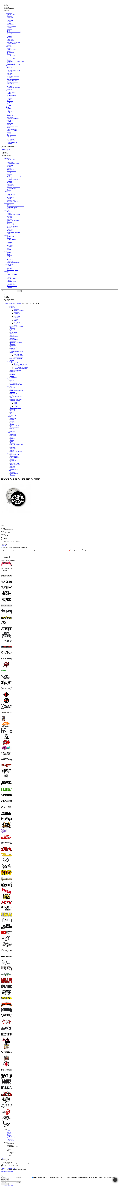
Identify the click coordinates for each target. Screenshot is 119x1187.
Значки (9, 21)
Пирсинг (8, 66)
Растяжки (16, 403)
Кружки (9, 16)
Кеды (8, 110)
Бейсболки (10, 123)
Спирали (9, 73)
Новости (9, 1136)
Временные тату (11, 138)
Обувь (7, 107)
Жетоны (9, 29)
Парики (9, 132)
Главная (6, 303)
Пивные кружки (14, 473)
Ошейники (17, 316)
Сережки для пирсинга (13, 87)
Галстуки (16, 312)
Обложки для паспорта (13, 42)
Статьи (9, 1135)
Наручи (16, 314)
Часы (8, 30)
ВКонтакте (4, 1168)
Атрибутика (9, 13)
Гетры (8, 104)
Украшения (9, 46)
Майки (9, 60)
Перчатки (16, 317)
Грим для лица (11, 140)
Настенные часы (18, 355)
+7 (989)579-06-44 (5, 149)
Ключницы (17, 313)
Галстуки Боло (11, 55)
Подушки (9, 27)
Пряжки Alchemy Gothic (20, 368)
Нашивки (9, 36)
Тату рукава (17, 322)
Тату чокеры (10, 52)
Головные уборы (10, 120)
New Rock (10, 115)
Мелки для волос (12, 129)
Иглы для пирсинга (12, 82)
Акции (9, 1132)
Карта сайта (10, 1140)
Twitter (14, 1168)
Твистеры (9, 86)
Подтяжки (16, 319)
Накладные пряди (12, 130)
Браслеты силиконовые (13, 34)
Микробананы (11, 83)
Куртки (9, 93)
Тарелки (9, 37)
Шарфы (9, 99)
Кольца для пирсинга (13, 76)
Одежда (8, 90)
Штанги (9, 77)
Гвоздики (9, 89)
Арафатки (16, 309)
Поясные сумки (11, 43)
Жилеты (9, 98)
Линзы (9, 136)
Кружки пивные (11, 26)
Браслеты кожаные (12, 56)
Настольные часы (18, 357)
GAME (9, 470)
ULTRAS (9, 114)
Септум (16, 405)
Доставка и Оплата (12, 1137)
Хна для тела (10, 139)
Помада (9, 133)
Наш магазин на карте (7, 1171)
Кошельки (10, 20)
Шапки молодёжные (12, 126)
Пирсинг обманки (12, 80)
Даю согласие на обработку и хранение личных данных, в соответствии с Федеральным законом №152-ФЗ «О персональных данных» (70, 1177)
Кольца (9, 51)
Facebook (9, 1168)
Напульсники (11, 14)
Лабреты (9, 74)
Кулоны (9, 48)
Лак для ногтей (11, 135)
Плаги (9, 68)
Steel (8, 112)
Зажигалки (10, 17)
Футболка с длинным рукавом (15, 61)
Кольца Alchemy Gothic (20, 365)
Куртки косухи (11, 92)
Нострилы (10, 84)
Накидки (9, 143)
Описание (17, 547)
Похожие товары (7, 547)
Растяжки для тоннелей (13, 70)
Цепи (15, 325)
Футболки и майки (11, 58)
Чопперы (9, 111)
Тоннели (9, 67)
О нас (8, 1130)
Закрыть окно (4, 1179)
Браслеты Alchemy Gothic (21, 364)
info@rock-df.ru (5, 150)
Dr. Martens (10, 117)
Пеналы (9, 23)
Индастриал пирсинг (13, 79)
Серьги (9, 54)
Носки (9, 105)
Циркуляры (10, 71)
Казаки (9, 108)
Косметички (10, 24)
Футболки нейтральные (13, 64)
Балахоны (9, 102)
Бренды (9, 1133)
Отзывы (24, 547)
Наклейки (10, 39)
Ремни (15, 320)
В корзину (3, 545)
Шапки (9, 121)
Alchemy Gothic (11, 49)
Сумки (9, 45)
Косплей (8, 127)
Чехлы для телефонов (13, 18)
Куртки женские (11, 95)
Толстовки (10, 101)
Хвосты (16, 323)
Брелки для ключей (19, 310)
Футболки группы (12, 62)
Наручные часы (18, 354)
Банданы (9, 124)
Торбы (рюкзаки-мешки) (14, 32)
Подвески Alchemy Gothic (21, 367)
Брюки (9, 96)
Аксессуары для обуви (13, 118)
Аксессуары (10, 40)
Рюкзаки (9, 33)
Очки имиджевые (12, 142)
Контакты (10, 1139)
